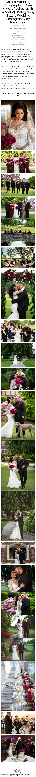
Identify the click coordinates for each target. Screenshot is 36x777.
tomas (14, 25)
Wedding (23, 28)
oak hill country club (18, 37)
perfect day (23, 39)
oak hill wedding (15, 39)
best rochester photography (18, 33)
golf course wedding (18, 35)
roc (12, 42)
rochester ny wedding (20, 42)
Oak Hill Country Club (18, 66)
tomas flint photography (18, 44)
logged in (12, 775)
